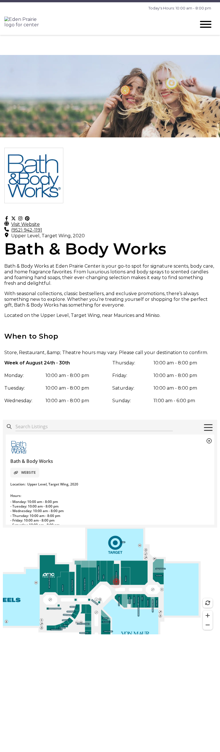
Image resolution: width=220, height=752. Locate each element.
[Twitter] (13, 218)
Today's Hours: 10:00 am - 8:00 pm (179, 8)
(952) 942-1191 (26, 230)
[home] (95, 24)
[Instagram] (20, 218)
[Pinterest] (27, 218)
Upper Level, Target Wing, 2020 (48, 235)
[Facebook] (6, 218)
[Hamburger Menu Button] (206, 24)
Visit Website (25, 224)
